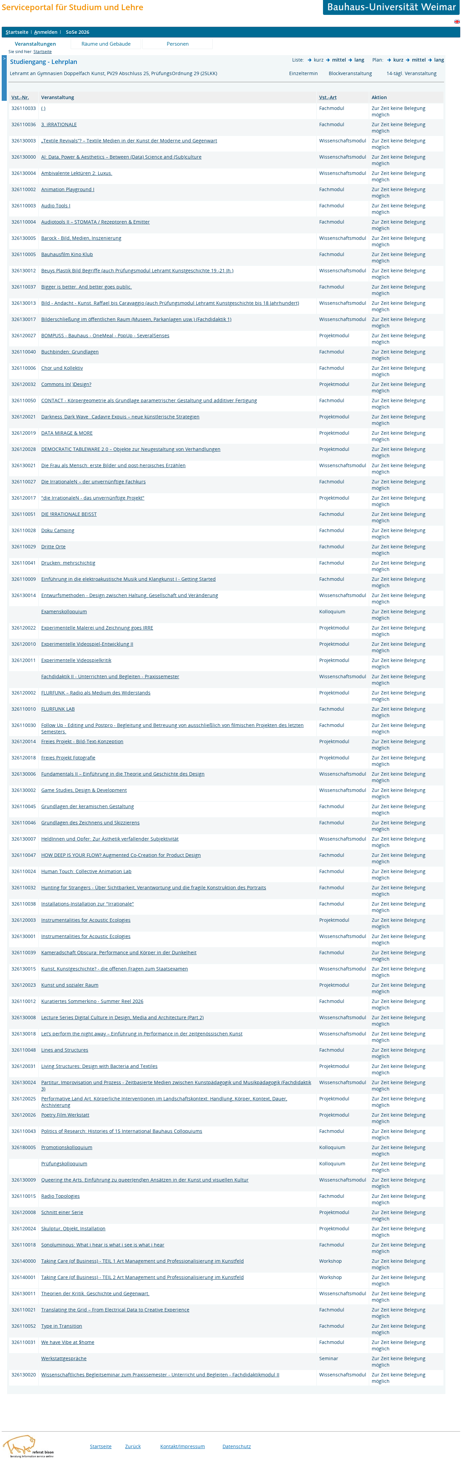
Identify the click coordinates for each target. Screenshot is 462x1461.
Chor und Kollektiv (62, 368)
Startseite (42, 51)
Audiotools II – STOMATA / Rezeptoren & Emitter (95, 222)
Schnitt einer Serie (62, 1212)
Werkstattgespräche (64, 1358)
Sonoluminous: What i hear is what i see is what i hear (102, 1244)
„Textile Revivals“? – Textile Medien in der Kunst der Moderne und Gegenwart (129, 140)
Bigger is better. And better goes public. (86, 286)
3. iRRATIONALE (59, 124)
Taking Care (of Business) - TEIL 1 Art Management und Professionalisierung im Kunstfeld (142, 1261)
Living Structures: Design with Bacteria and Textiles (99, 1066)
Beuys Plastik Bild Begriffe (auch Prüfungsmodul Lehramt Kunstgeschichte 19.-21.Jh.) (137, 270)
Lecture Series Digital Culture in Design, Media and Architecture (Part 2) (122, 1017)
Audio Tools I (55, 205)
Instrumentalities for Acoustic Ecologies (86, 920)
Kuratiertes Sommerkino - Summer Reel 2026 (92, 1001)
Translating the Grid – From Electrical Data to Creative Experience (115, 1309)
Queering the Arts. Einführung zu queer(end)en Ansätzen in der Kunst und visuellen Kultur (145, 1180)
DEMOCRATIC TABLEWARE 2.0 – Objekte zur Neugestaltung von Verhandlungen (131, 449)
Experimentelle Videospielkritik (76, 660)
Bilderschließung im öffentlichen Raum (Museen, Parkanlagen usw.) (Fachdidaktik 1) (136, 319)
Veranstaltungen (35, 43)
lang (359, 59)
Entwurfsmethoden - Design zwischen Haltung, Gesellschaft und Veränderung (129, 595)
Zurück (133, 1446)
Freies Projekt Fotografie (68, 757)
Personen (178, 43)
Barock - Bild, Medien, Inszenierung (81, 238)
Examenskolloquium (64, 611)
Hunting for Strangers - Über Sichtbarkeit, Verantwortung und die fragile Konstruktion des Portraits (153, 887)
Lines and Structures (64, 1050)
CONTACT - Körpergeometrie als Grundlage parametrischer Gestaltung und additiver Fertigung (149, 400)
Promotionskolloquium (66, 1147)
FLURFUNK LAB (58, 709)
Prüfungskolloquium (64, 1163)
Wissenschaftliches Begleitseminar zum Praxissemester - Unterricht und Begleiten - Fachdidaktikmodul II (160, 1374)
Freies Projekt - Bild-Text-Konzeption (82, 741)
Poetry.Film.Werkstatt (65, 1115)
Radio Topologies (60, 1196)
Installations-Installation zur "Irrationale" (87, 903)
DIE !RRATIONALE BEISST (69, 514)
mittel (339, 59)
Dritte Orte (53, 546)
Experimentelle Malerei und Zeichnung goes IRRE (97, 627)
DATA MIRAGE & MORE (67, 433)
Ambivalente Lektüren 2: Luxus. (76, 173)
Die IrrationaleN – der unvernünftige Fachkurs (93, 481)
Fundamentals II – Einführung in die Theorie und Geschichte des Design (123, 774)
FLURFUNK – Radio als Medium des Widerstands (96, 692)
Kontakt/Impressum (182, 1446)
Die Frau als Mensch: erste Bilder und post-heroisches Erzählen (113, 465)
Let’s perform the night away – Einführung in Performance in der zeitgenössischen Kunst (141, 1033)
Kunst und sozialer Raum (69, 985)
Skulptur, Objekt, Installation (73, 1228)
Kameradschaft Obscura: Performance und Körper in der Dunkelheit (119, 952)
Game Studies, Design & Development (84, 790)
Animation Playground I (67, 189)
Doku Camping (57, 530)
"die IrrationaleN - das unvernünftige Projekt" (92, 498)
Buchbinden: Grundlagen (70, 351)
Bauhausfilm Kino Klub (67, 254)
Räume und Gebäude (106, 43)
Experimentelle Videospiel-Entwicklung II (87, 644)
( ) (43, 108)
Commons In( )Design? (66, 384)
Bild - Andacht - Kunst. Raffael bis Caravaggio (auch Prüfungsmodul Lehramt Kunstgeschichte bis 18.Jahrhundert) (170, 303)
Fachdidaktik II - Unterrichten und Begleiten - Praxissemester (110, 676)
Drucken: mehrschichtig (68, 563)
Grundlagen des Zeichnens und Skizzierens (90, 822)
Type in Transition (61, 1326)
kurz (398, 59)
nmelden (45, 32)
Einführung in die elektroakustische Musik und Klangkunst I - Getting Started (128, 579)
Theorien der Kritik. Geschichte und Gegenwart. (95, 1293)
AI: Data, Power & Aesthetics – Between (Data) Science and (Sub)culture (121, 157)
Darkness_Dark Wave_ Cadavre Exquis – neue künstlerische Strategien (120, 416)
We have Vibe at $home (67, 1342)
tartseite (17, 32)
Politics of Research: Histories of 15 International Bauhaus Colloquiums (121, 1131)
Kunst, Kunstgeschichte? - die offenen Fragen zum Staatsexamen (114, 968)
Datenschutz (237, 1446)
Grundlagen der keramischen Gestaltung (87, 806)
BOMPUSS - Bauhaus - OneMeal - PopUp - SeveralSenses (105, 335)
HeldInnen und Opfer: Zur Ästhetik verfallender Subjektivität (110, 839)
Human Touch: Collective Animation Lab (86, 871)
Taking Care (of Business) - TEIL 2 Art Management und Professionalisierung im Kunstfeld (142, 1277)
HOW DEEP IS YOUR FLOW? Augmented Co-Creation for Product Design (121, 855)
